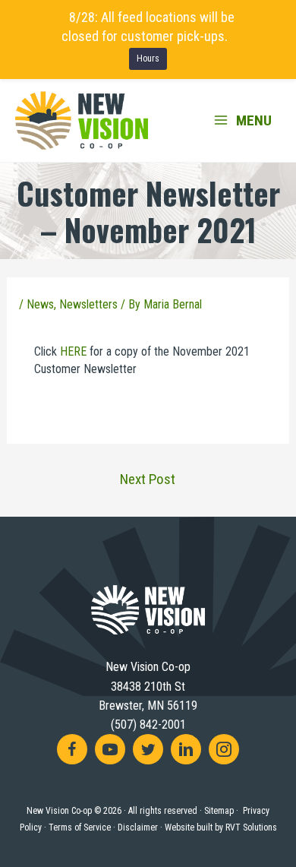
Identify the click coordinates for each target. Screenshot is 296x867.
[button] (72, 749)
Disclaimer (138, 827)
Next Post (147, 479)
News (40, 304)
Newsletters (88, 304)
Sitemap (219, 810)
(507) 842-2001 (148, 724)
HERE (73, 351)
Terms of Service (80, 827)
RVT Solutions (251, 827)
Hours (148, 58)
